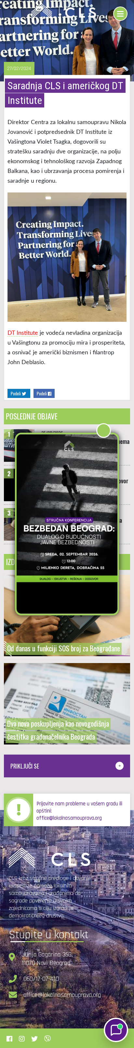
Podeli (16, 393)
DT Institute (22, 333)
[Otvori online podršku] (116, 1030)
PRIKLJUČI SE (24, 766)
